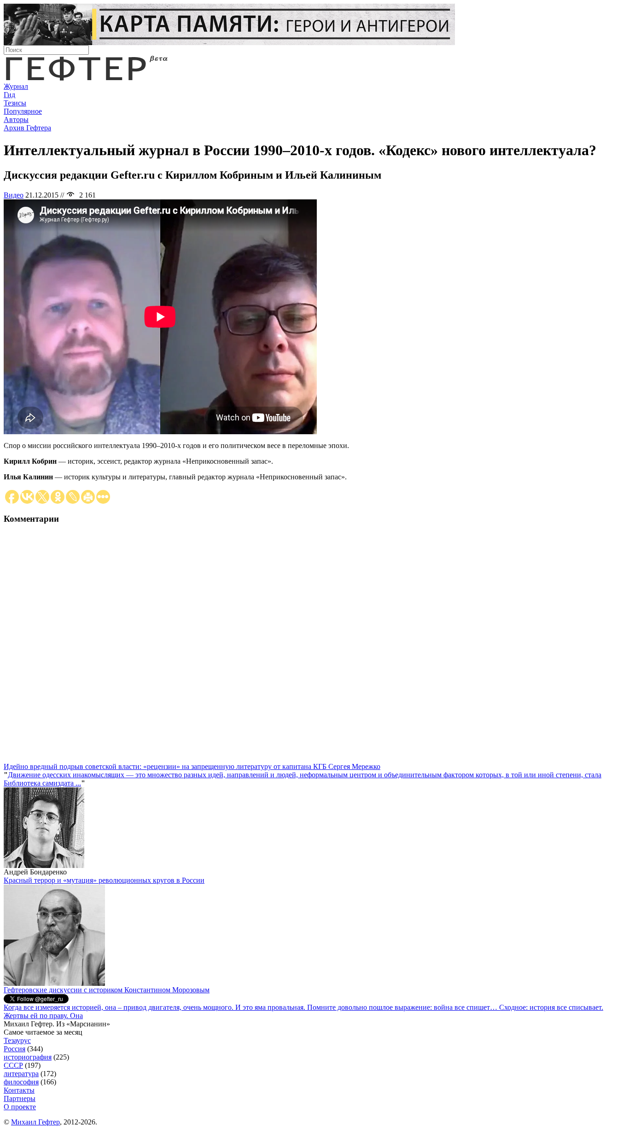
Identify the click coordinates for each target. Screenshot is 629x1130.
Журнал (16, 86)
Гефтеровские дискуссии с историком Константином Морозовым (107, 990)
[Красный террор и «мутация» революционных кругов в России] (54, 983)
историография (28, 1057)
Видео (13, 195)
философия (21, 1082)
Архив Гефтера (27, 128)
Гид (9, 95)
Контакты (19, 1090)
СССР (13, 1065)
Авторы (16, 119)
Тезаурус (17, 1040)
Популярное (23, 111)
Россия (14, 1049)
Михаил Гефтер (35, 1122)
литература (21, 1074)
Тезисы (15, 103)
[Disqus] (314, 647)
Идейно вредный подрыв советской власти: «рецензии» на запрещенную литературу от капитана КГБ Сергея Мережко (192, 766)
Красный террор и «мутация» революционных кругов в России (104, 880)
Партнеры (19, 1098)
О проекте (20, 1107)
